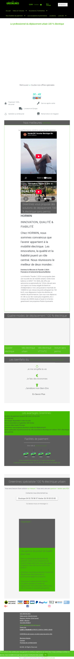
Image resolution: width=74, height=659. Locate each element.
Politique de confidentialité (28, 643)
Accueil (8, 11)
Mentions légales (25, 638)
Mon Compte (48, 4)
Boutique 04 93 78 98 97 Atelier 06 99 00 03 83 (37, 498)
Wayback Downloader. (49, 658)
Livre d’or (61, 16)
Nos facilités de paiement (14, 16)
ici (30, 85)
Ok (45, 655)
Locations (52, 16)
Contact (22, 640)
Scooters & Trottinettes (37, 11)
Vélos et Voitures (18, 11)
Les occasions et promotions (37, 16)
